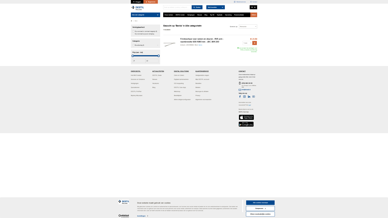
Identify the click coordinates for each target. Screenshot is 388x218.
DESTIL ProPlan (136, 91)
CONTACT (242, 71)
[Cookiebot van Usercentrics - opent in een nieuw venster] (124, 215)
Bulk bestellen (212, 7)
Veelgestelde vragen (202, 75)
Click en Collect (179, 75)
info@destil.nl (246, 90)
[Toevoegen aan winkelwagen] (254, 43)
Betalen (198, 87)
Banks (200, 45)
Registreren (151, 2)
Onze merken (168, 15)
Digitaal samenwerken (181, 79)
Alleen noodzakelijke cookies (260, 214)
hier (250, 105)
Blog (206, 15)
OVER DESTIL (136, 71)
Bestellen (198, 83)
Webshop (177, 91)
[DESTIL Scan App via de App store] (246, 118)
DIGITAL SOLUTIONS (181, 71)
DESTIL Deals (157, 75)
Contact (254, 2)
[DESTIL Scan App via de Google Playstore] (246, 125)
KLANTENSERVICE (202, 71)
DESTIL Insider (180, 15)
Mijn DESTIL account (202, 79)
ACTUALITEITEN (158, 71)
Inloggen (138, 2)
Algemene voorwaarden (203, 99)
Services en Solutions (138, 79)
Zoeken (198, 7)
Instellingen (141, 216)
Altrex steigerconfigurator (182, 99)
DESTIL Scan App (180, 87)
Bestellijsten (178, 95)
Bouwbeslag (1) (139, 45)
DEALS (254, 15)
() (255, 7)
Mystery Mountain (136, 95)
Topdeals (219, 15)
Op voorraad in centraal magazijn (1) (146, 31)
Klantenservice (241, 2)
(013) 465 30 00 (247, 83)
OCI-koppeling (179, 83)
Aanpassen (259, 208)
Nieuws (199, 15)
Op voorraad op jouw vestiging (144, 34)
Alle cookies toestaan (260, 202)
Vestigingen (191, 15)
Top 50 (212, 15)
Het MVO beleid (136, 75)
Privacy (198, 95)
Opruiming (228, 15)
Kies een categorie (138, 15)
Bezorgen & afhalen (202, 91)
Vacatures (155, 83)
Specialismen (135, 87)
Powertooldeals (239, 15)
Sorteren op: (234, 27)
